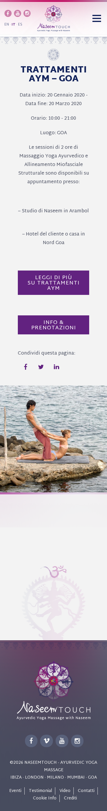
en (6, 24)
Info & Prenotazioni (53, 325)
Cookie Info (44, 798)
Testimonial (40, 791)
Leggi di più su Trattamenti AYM (54, 283)
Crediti (70, 798)
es (20, 24)
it (13, 24)
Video (64, 791)
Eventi (15, 791)
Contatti (86, 791)
